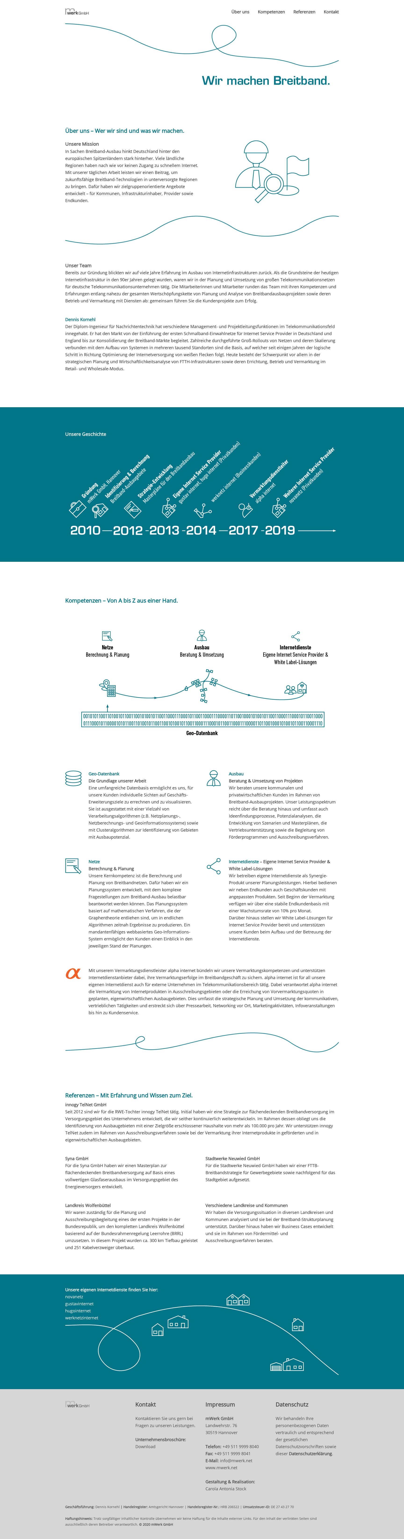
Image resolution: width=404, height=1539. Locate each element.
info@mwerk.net (236, 1460)
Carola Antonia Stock (226, 1488)
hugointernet (78, 1310)
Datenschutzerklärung (310, 1453)
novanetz (74, 1296)
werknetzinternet (81, 1318)
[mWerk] (77, 11)
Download (145, 1446)
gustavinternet (79, 1303)
